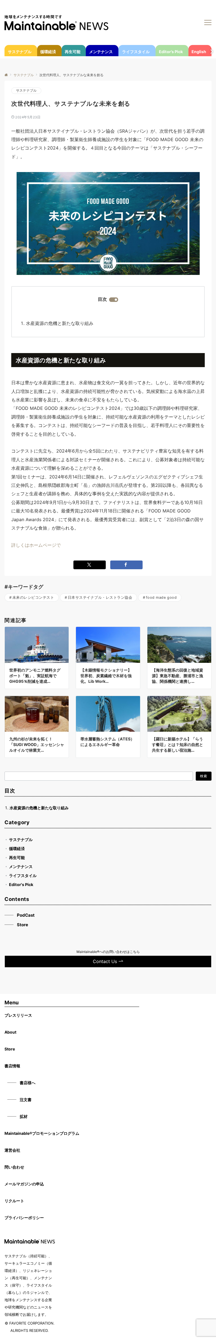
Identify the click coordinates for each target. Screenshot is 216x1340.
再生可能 (17, 857)
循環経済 (17, 848)
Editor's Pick (21, 884)
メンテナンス (21, 866)
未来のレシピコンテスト (33, 597)
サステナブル (26, 90)
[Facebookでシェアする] (126, 565)
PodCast (26, 915)
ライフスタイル (23, 875)
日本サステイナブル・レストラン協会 (100, 597)
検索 (203, 776)
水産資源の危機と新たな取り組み (59, 323)
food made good (161, 597)
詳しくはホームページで (36, 545)
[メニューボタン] (208, 22)
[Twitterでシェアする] (89, 565)
